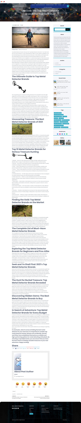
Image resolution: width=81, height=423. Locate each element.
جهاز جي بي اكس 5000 (66, 120)
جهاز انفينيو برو (61, 118)
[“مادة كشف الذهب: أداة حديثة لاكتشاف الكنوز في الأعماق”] (55, 98)
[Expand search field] (68, 6)
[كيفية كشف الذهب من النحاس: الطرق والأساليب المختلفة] (55, 104)
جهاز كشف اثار (56, 121)
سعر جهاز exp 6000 (65, 123)
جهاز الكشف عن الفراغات (57, 116)
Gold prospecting (58, 71)
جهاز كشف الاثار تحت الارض (64, 121)
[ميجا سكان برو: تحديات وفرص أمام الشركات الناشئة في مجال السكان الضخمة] (55, 81)
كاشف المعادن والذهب (65, 127)
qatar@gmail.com (20, 376)
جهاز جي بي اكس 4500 (57, 120)
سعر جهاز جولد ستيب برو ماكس (58, 125)
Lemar (16, 374)
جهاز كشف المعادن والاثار (57, 123)
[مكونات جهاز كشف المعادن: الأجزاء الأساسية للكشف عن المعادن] (55, 87)
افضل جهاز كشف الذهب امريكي (58, 114)
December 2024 (58, 64)
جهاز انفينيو (55, 118)
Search (67, 29)
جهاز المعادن (64, 116)
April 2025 (57, 63)
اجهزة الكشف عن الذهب (57, 112)
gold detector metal (20, 204)
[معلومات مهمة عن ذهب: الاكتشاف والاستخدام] (55, 93)
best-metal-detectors (18, 6)
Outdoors (14, 391)
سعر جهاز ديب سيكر (57, 127)
